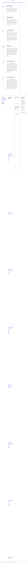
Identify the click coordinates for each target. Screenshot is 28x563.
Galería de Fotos (3, 101)
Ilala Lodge (9, 45)
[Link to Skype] (24, 562)
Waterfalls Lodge (10, 17)
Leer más (8, 12)
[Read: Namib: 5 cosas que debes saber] (9, 505)
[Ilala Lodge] (3, 46)
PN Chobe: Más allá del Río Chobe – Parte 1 (10, 270)
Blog (2, 100)
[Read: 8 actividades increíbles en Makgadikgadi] (9, 333)
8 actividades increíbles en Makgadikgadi (9, 385)
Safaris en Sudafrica (4, 99)
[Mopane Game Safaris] (14, 1)
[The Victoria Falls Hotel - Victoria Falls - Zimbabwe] (3, 78)
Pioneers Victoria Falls (11, 61)
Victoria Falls (10, 6)
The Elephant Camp (10, 30)
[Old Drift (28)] (3, 6)
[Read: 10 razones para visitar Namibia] (9, 447)
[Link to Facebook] (23, 562)
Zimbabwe (12, 6)
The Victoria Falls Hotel (11, 77)
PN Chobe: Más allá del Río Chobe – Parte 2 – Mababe (10, 155)
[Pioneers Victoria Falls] (3, 62)
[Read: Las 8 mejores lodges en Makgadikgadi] (9, 273)
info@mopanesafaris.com (24, 112)
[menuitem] (4, 2)
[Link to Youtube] (25, 562)
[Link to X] (22, 562)
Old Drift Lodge (9, 5)
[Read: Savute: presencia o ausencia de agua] (9, 160)
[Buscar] (25, 2)
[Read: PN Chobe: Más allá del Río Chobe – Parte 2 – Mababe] (9, 99)
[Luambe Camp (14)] (3, 31)
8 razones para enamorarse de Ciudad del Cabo (10, 443)
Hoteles (7, 6)
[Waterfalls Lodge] (3, 18)
